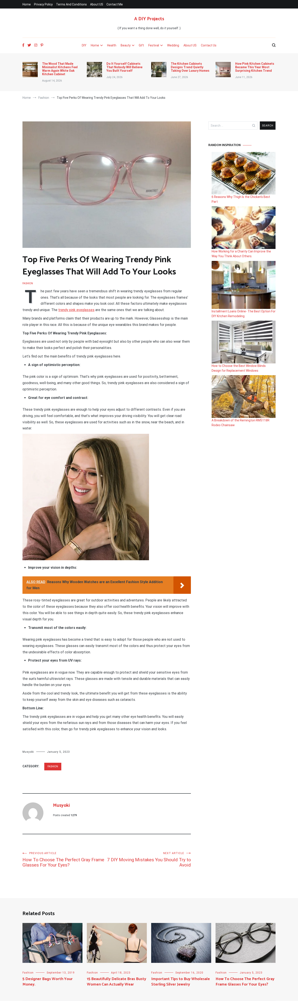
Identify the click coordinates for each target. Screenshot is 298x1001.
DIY (84, 45)
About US (96, 4)
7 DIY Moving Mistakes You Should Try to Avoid (149, 860)
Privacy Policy (43, 4)
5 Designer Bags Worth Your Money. (47, 982)
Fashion (27, 283)
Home (26, 4)
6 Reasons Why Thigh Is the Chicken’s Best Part (241, 199)
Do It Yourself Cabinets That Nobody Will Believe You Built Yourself (124, 67)
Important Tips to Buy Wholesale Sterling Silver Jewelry (180, 982)
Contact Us (208, 45)
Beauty (126, 45)
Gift (141, 45)
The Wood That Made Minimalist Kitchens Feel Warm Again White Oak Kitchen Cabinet (60, 69)
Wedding (173, 45)
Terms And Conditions (71, 4)
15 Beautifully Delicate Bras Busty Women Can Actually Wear (116, 982)
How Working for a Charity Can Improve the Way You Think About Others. (241, 254)
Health (111, 45)
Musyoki (28, 751)
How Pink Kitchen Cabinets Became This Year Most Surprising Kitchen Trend (254, 67)
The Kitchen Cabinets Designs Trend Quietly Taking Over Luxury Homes (190, 67)
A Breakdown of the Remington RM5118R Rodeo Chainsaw (240, 423)
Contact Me (114, 4)
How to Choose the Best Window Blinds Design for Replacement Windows (239, 368)
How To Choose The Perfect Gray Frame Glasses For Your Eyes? (63, 860)
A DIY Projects (149, 19)
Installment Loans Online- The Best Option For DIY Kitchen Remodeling (244, 314)
